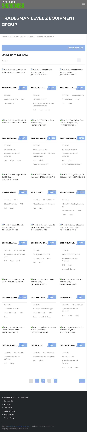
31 (55, 380)
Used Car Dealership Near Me (18, 426)
